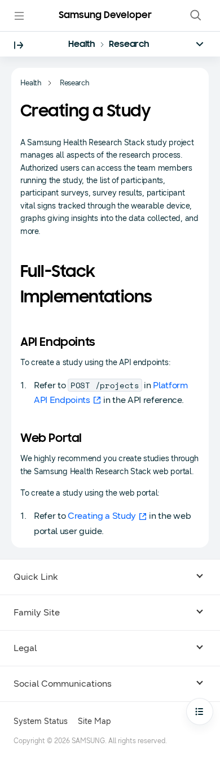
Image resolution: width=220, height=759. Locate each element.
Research (129, 44)
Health (81, 44)
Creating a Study (102, 515)
